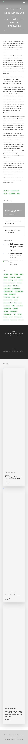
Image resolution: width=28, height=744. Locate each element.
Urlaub (10, 317)
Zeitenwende (14, 320)
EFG (16, 280)
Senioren (6, 311)
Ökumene (21, 320)
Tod (14, 314)
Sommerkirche (13, 311)
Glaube (5, 294)
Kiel (18, 297)
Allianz (21, 274)
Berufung (10, 280)
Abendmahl (6, 190)
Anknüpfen (12, 277)
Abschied (6, 274)
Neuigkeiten (18, 8)
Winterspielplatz (18, 317)
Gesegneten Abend (19, 291)
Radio (13, 305)
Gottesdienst (9, 8)
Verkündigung (12, 193)
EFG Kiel (21, 280)
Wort (18, 193)
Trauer (5, 317)
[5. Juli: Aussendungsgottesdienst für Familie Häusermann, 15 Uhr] (14, 427)
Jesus (13, 297)
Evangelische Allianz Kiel (9, 282)
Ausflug (18, 277)
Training (19, 314)
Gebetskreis (16, 285)
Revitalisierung (7, 308)
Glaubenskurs (12, 294)
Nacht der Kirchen (8, 302)
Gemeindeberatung (8, 291)
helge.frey (7, 30)
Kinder (15, 300)
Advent (16, 274)
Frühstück (19, 282)
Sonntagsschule (7, 314)
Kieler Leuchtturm (8, 300)
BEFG (5, 280)
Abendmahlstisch (15, 190)
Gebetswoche (7, 288)
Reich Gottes (20, 305)
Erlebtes (7, 708)
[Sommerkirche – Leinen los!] (14, 545)
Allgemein (7, 472)
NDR (15, 302)
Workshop (6, 320)
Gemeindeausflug (16, 288)
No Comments (21, 30)
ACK (11, 274)
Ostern (20, 302)
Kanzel (5, 193)
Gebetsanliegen (7, 285)
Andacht (6, 277)
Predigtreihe (7, 305)
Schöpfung (15, 308)
